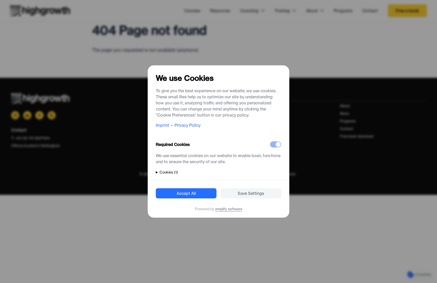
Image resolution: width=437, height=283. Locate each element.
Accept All (186, 193)
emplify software (228, 209)
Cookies (169, 172)
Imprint (162, 125)
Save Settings (251, 193)
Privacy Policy (187, 125)
